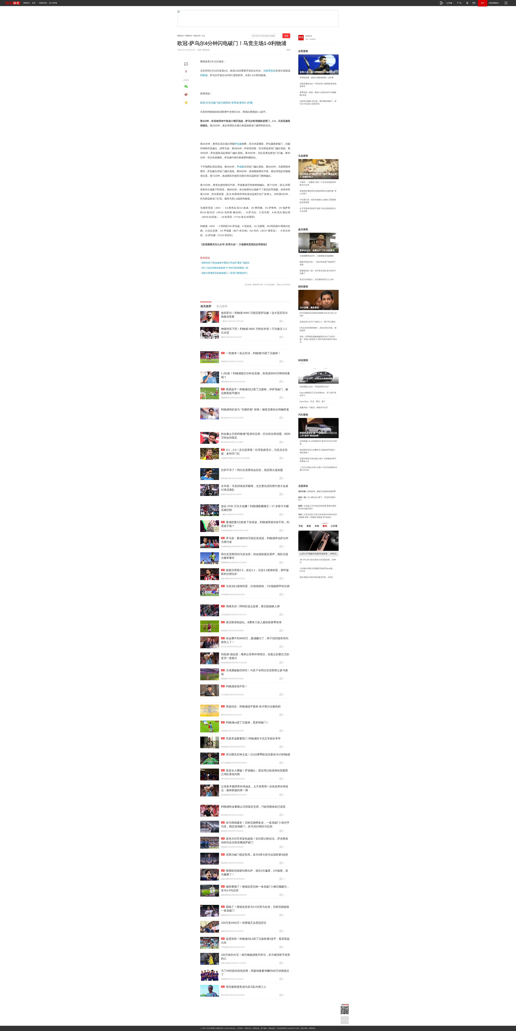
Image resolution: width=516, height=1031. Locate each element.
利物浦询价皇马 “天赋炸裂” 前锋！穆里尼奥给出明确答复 (255, 409)
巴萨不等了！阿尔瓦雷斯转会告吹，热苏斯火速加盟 (252, 470)
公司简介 (240, 1028)
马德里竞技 (269, 70)
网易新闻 (309, 36)
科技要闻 (303, 360)
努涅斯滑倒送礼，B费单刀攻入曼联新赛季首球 (254, 622)
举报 (288, 50)
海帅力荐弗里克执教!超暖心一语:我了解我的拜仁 (225, 273)
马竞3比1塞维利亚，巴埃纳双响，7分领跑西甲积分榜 (258, 586)
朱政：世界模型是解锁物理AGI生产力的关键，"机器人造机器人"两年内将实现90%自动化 (318, 339)
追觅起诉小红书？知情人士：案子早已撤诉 (317, 322)
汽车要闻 (303, 414)
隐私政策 (272, 1028)
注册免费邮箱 (493, 3)
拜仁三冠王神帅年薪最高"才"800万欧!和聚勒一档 (225, 268)
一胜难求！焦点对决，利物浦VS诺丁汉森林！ (253, 353)
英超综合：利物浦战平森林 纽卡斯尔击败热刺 (253, 706)
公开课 (334, 526)
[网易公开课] (450, 3)
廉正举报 (304, 1028)
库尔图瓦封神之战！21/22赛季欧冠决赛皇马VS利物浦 (258, 754)
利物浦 (203, 75)
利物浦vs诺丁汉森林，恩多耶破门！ (247, 722)
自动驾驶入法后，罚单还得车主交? (314, 387)
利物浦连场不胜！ (237, 686)
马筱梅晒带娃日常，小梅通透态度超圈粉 (317, 256)
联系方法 (248, 1028)
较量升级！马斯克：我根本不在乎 (314, 407)
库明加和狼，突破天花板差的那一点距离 (317, 77)
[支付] (467, 3)
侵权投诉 (312, 1028)
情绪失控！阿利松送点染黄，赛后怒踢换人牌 (253, 606)
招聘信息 (256, 1028)
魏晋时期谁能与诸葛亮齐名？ (312, 550)
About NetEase (229, 1028)
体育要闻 (303, 51)
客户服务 (264, 1028)
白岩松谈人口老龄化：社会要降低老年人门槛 (318, 538)
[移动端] (441, 3)
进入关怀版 (53, 3)
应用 (33, 3)
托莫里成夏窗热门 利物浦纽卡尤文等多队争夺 (253, 738)
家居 (309, 526)
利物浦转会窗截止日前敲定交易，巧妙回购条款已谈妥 (253, 806)
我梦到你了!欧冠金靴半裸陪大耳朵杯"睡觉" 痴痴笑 (225, 263)
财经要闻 (303, 286)
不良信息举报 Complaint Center (288, 1028)
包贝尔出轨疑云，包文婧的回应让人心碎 (317, 279)
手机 (301, 526)
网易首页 (26, 3)
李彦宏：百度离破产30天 (310, 556)
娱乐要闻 (303, 229)
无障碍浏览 (43, 3)
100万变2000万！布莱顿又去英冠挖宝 (243, 922)
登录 (482, 3)
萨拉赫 (238, 144)
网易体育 (189, 36)
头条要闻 (303, 155)
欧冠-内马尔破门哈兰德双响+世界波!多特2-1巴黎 (226, 102)
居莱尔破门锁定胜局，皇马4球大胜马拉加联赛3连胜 (257, 854)
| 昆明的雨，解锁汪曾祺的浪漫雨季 (317, 491)
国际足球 (197, 36)
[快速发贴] (186, 64)
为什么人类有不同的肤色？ (311, 544)
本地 (317, 526)
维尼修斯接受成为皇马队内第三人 (246, 986)
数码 (325, 526)
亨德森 (240, 166)
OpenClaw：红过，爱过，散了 (312, 401)
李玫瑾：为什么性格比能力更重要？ (315, 532)
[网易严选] (459, 3)
